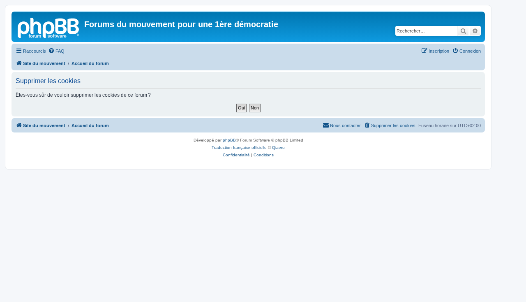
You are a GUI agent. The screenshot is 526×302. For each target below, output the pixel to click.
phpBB (229, 140)
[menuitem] (56, 51)
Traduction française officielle (239, 147)
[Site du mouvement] (49, 27)
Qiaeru (278, 147)
